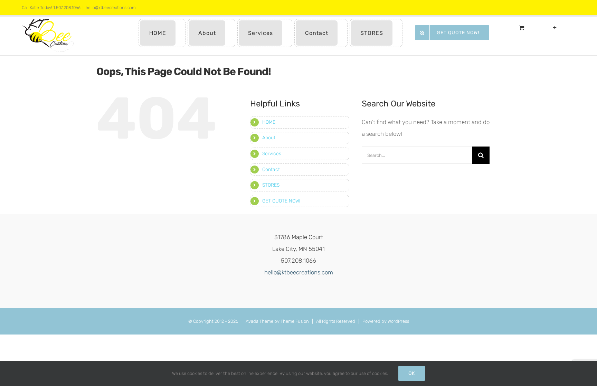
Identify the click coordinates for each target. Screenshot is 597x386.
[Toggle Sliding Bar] (555, 27)
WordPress (398, 321)
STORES (270, 185)
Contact (271, 169)
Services (271, 154)
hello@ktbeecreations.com (111, 7)
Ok (411, 373)
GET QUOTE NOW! (281, 201)
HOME (268, 122)
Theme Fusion (295, 321)
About (268, 138)
